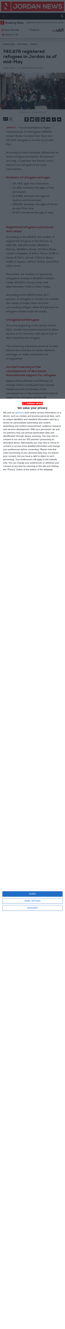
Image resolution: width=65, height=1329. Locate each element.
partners (19, 412)
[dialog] (32, 864)
